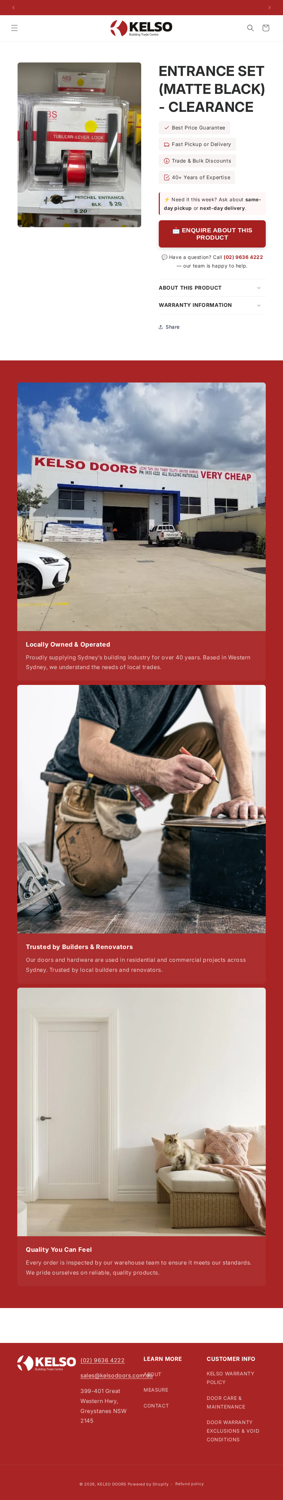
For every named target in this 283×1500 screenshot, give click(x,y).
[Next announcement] (269, 7)
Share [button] (173, 327)
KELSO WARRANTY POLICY (230, 1378)
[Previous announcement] (13, 7)
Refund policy (189, 1483)
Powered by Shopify (148, 1484)
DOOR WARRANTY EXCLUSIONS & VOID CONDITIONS (233, 1430)
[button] (14, 28)
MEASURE (156, 1390)
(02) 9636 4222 (243, 257)
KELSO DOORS (111, 1484)
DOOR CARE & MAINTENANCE (226, 1402)
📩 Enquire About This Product (212, 234)
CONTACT (156, 1406)
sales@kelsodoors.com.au (116, 1375)
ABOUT (153, 1374)
